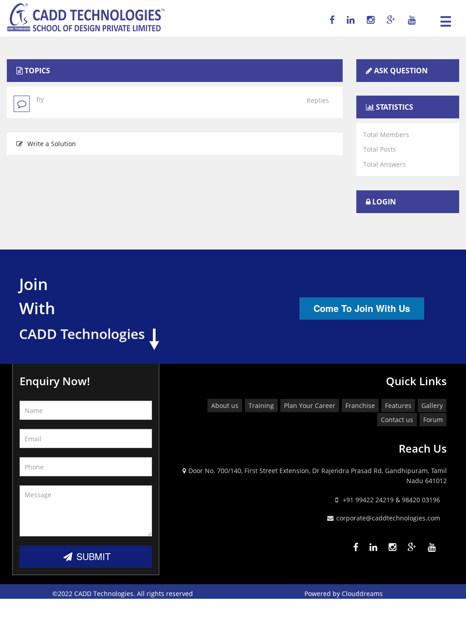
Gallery (432, 405)
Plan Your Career (309, 405)
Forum (433, 419)
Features (398, 405)
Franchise (360, 405)
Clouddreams (362, 593)
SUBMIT (92, 556)
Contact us (397, 419)
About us (224, 405)
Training (261, 405)
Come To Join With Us (362, 308)
